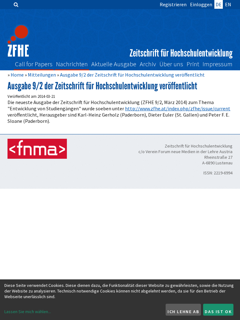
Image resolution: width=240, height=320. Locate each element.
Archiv (148, 64)
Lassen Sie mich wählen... (27, 311)
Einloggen (201, 4)
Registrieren (173, 4)
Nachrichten (72, 64)
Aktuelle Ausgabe (113, 64)
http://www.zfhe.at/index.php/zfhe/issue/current (177, 108)
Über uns (171, 64)
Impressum (217, 64)
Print (193, 64)
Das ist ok (218, 311)
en (228, 4)
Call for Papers (33, 64)
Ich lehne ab (183, 311)
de (219, 4)
